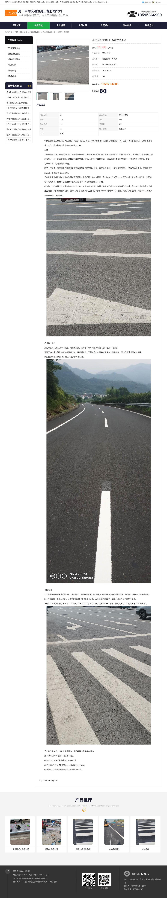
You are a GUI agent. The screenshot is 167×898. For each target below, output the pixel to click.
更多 (29, 86)
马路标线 (12, 65)
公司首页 (16, 25)
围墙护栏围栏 (114, 849)
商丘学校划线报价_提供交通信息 (19, 113)
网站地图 (53, 882)
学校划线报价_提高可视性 (17, 103)
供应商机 (38, 25)
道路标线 (12, 71)
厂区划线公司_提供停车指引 (18, 108)
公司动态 (105, 25)
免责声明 (36, 882)
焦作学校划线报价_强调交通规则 (19, 119)
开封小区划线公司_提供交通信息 (19, 124)
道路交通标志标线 (20, 849)
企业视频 (60, 25)
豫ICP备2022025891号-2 (39, 875)
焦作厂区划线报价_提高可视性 (19, 92)
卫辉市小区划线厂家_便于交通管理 (19, 97)
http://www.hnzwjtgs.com (48, 780)
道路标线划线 (14, 59)
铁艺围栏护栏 (145, 849)
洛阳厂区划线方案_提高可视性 (19, 129)
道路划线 (12, 76)
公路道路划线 (34, 32)
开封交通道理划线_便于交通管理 (19, 140)
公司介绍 (83, 25)
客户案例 (127, 25)
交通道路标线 (14, 48)
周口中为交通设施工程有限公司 (25, 878)
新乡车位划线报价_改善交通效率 (19, 135)
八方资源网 (27, 882)
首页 (16, 32)
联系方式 (149, 25)
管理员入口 (44, 882)
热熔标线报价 (51, 849)
